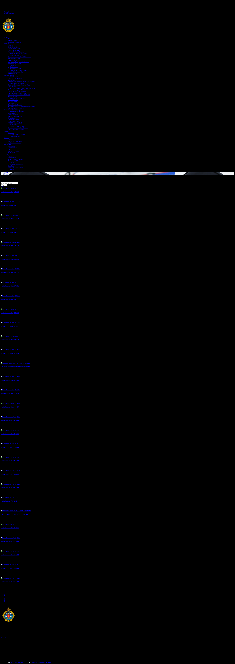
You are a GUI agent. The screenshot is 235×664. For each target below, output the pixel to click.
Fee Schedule (12, 65)
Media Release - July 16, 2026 (10, 555)
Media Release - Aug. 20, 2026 (10, 245)
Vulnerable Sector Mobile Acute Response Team (22, 106)
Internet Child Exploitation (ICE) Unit (19, 95)
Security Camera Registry (15, 72)
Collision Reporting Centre (16, 55)
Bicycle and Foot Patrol (15, 78)
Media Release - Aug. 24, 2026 (10, 232)
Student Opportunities (14, 143)
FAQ (9, 149)
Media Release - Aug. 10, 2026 (10, 340)
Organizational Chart (14, 161)
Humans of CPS (13, 169)
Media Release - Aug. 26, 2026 (10, 205)
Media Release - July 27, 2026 (10, 474)
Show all (3, 186)
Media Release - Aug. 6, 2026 (10, 380)
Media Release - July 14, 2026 (10, 582)
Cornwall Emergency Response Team (19, 85)
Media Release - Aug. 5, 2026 (10, 393)
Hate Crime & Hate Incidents (16, 126)
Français (6, 12)
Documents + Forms (14, 136)
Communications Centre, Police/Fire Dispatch (21, 81)
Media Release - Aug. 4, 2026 (10, 407)
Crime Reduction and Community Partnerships (21, 88)
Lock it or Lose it (13, 114)
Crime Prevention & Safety (12, 110)
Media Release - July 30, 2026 (10, 434)
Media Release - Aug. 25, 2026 (10, 219)
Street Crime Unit (13, 100)
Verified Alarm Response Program (18, 70)
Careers (6, 138)
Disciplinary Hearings (14, 42)
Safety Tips (11, 113)
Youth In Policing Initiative (16, 108)
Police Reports (12, 60)
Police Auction (12, 73)
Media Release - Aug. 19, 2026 (10, 259)
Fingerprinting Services (15, 63)
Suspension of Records (14, 58)
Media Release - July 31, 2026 (10, 420)
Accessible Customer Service (16, 134)
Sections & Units (9, 75)
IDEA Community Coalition (16, 129)
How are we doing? (14, 151)
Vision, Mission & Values (15, 159)
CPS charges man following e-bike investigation (15, 366)
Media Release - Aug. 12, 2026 (10, 313)
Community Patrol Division (16, 83)
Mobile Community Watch (16, 116)
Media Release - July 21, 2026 (10, 528)
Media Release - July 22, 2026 (10, 501)
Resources (7, 131)
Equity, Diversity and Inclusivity (17, 91)
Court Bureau (12, 86)
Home (6, 172)
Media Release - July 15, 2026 (10, 568)
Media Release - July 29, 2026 (10, 447)
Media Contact (12, 40)
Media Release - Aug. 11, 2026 (10, 326)
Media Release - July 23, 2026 (10, 487)
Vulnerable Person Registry (16, 52)
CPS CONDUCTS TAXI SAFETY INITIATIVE (16, 514)
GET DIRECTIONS (7, 637)
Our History (11, 166)
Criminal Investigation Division (17, 90)
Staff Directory (12, 148)
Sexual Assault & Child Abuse (17, 98)
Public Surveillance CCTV (16, 119)
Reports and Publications (15, 164)
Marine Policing (12, 96)
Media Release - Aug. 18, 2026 (10, 272)
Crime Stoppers (12, 118)
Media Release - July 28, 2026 (10, 461)
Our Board (11, 162)
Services (6, 43)
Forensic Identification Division (17, 93)
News (6, 37)
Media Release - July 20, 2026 (10, 541)
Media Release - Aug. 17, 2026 (10, 286)
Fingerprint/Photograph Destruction (18, 62)
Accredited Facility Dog (15, 105)
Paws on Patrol (12, 124)
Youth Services (12, 103)
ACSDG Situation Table (15, 123)
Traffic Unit (11, 80)
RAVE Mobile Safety (14, 121)
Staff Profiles (12, 157)
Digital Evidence (13, 67)
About (6, 154)
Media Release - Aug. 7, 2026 (10, 353)
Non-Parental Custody (14, 68)
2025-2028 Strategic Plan (15, 167)
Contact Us (7, 144)
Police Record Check (14, 48)
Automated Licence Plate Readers (18, 128)
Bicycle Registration (14, 50)
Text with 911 (12, 152)
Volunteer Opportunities (15, 141)
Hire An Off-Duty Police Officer (17, 53)
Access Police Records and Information (19, 57)
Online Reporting (9, 13)
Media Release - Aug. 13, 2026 (10, 299)
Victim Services (12, 101)
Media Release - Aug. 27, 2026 (10, 192)
